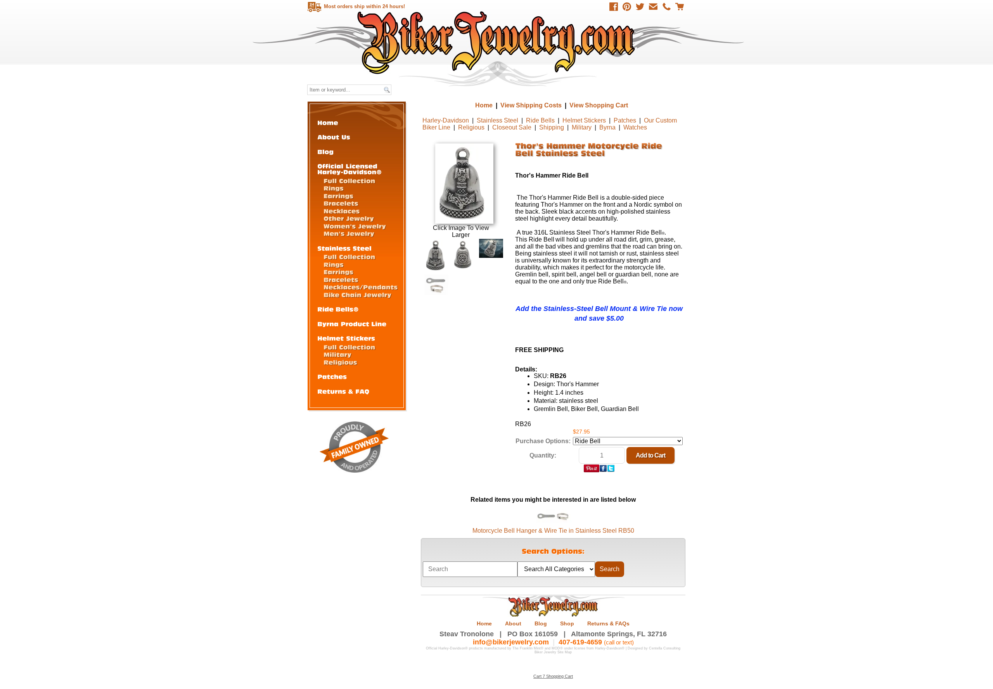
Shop (567, 623)
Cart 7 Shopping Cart (553, 676)
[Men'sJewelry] (349, 233)
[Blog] (325, 151)
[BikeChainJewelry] (357, 294)
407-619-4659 (580, 642)
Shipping (551, 127)
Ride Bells (540, 120)
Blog (541, 623)
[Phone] (666, 6)
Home (497, 42)
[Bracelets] (341, 203)
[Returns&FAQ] (343, 391)
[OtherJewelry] (349, 218)
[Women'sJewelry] (355, 226)
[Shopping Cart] (679, 6)
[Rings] (334, 188)
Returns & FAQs (608, 623)
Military (582, 127)
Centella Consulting (664, 648)
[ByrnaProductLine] (351, 323)
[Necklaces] (342, 210)
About (513, 623)
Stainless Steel (497, 120)
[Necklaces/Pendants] (361, 286)
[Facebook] (613, 6)
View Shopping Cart (598, 105)
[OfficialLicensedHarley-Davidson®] (349, 168)
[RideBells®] (338, 309)
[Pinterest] (627, 6)
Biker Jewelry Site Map (553, 652)
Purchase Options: (543, 441)
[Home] (327, 122)
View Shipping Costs (531, 105)
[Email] (653, 6)
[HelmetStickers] (346, 338)
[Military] (337, 354)
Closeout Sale (511, 127)
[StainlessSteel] (344, 248)
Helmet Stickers (584, 120)
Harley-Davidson (445, 120)
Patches (625, 120)
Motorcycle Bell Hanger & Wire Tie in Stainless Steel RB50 (553, 530)
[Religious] (340, 362)
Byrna (607, 127)
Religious (471, 127)
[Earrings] (338, 195)
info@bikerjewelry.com (511, 642)
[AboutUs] (333, 136)
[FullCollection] (349, 180)
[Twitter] (640, 6)
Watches (635, 127)
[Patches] (332, 376)
